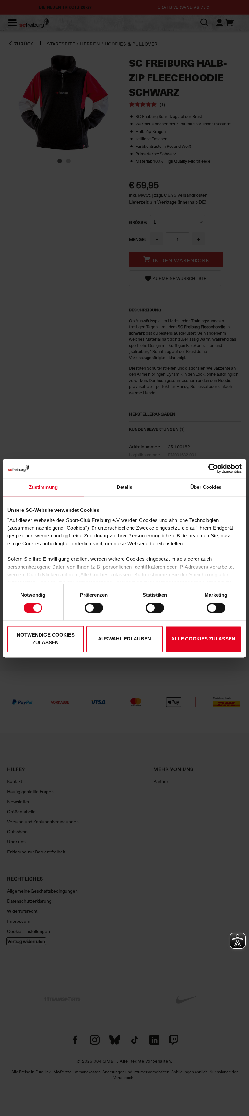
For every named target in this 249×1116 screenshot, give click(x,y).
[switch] (94, 608)
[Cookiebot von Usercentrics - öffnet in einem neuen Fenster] (213, 468)
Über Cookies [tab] (205, 487)
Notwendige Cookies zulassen (46, 638)
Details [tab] (125, 487)
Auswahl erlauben (124, 638)
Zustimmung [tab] (43, 487)
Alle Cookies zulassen (203, 638)
